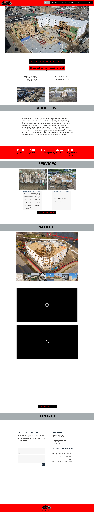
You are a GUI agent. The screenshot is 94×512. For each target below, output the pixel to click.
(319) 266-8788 (23, 440)
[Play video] (47, 305)
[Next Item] (76, 252)
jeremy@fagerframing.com (59, 440)
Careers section (66, 461)
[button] (54, 2)
